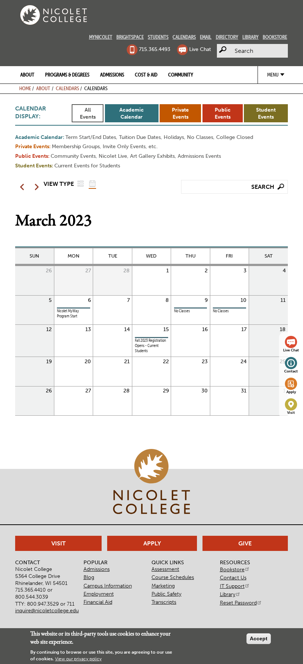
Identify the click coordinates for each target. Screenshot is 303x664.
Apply (291, 392)
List (80, 184)
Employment (99, 593)
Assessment (165, 569)
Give (245, 543)
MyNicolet (100, 37)
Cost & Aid (146, 74)
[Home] (53, 15)
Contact (291, 371)
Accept (259, 638)
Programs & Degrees (67, 74)
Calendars (184, 37)
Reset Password (238, 602)
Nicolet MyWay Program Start (68, 313)
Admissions (112, 74)
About (27, 74)
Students (158, 37)
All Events (88, 113)
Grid (92, 184)
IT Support (232, 586)
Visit (291, 413)
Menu (273, 74)
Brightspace (130, 37)
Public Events (223, 113)
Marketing (163, 585)
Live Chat (200, 49)
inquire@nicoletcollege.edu (47, 610)
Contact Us (233, 577)
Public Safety (166, 593)
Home (25, 88)
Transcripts (164, 602)
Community (180, 74)
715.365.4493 (154, 49)
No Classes (182, 311)
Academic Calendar (131, 113)
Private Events (180, 113)
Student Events (266, 113)
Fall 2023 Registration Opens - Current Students (150, 346)
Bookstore (275, 37)
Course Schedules (173, 577)
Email (205, 37)
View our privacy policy (78, 658)
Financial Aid (98, 602)
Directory (227, 37)
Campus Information (108, 585)
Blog (89, 577)
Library (250, 37)
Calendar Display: (30, 112)
